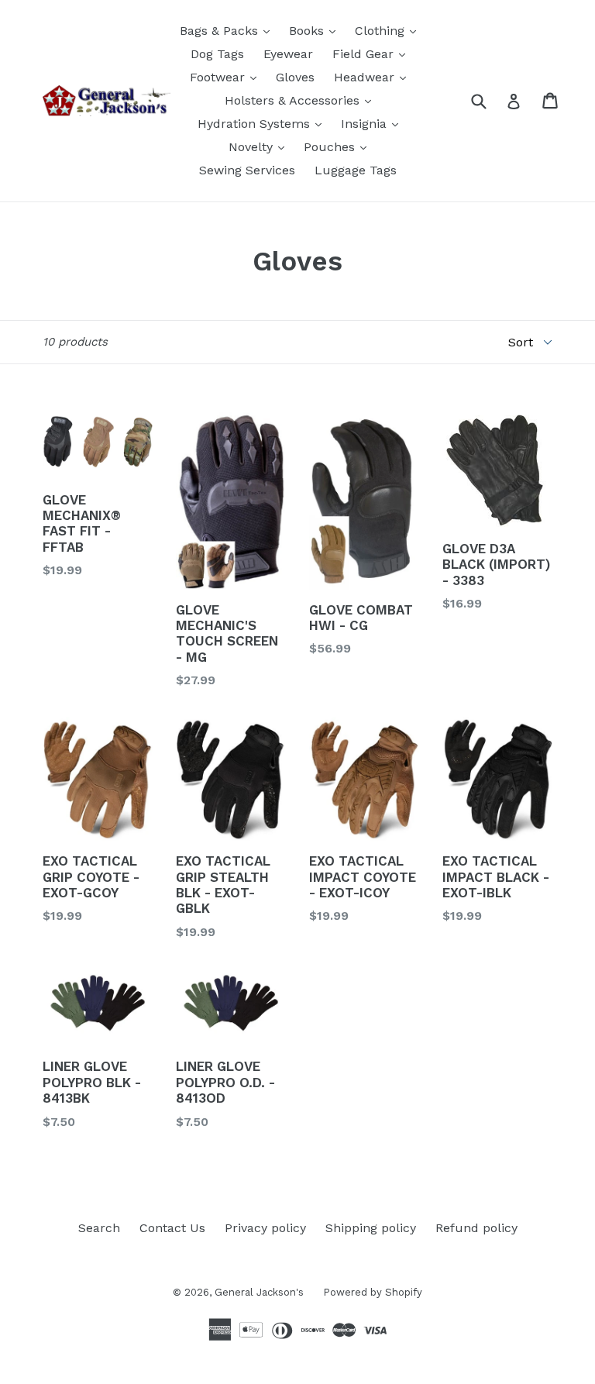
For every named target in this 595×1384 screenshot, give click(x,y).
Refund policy (476, 1227)
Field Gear (372, 53)
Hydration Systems (263, 123)
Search (99, 1227)
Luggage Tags (356, 170)
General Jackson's (259, 1292)
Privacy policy (265, 1227)
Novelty (260, 146)
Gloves (295, 77)
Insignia (373, 123)
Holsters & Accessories (302, 100)
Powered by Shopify (372, 1292)
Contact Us (172, 1227)
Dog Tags (217, 53)
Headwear (374, 76)
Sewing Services (247, 170)
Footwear (227, 76)
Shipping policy (370, 1227)
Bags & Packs (228, 30)
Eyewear (288, 53)
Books (316, 30)
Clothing (389, 30)
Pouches (339, 146)
